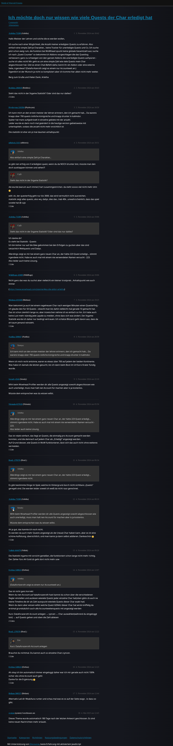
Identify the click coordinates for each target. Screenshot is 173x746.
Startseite (12, 737)
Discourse (34, 744)
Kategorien (24, 737)
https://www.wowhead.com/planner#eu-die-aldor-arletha (36, 289)
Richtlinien (37, 737)
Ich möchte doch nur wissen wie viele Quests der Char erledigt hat (80, 17)
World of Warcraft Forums (11, 3)
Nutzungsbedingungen (56, 737)
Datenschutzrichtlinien (80, 737)
